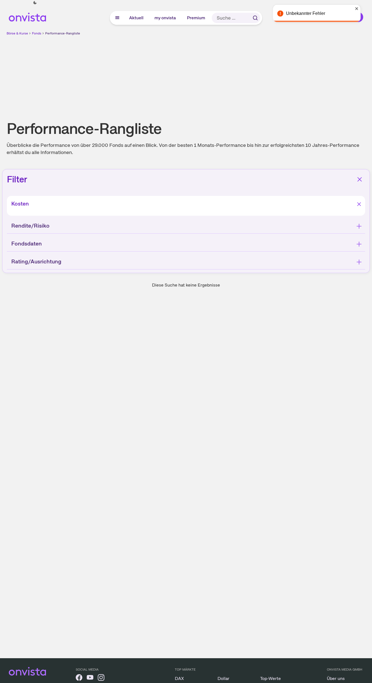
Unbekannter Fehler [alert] (312, 13)
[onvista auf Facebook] (79, 678)
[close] (364, 8)
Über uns (336, 678)
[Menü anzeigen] (117, 17)
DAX (179, 678)
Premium (196, 18)
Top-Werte (270, 678)
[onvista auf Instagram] (101, 678)
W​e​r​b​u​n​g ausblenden (233, 74)
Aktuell (136, 18)
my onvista (165, 18)
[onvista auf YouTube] (90, 678)
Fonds (36, 33)
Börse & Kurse (17, 33)
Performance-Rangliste (62, 33)
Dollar (223, 678)
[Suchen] (255, 18)
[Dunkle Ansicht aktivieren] (35, 3)
